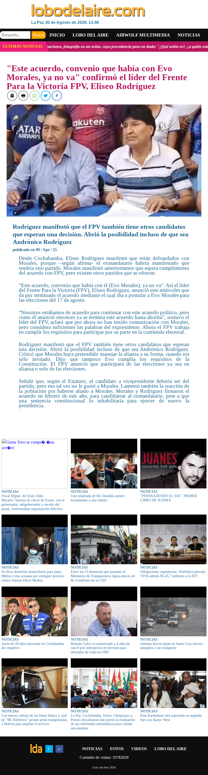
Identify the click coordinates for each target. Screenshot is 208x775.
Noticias (189, 35)
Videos (139, 749)
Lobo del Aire (170, 749)
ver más (199, 46)
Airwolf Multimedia (143, 35)
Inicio (57, 35)
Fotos (117, 749)
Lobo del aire (91, 35)
